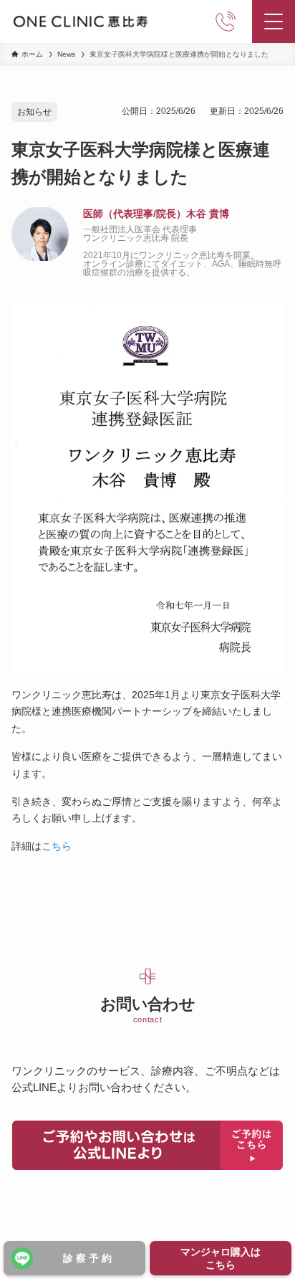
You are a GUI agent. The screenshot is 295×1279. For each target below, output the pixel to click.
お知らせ (34, 112)
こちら (57, 846)
